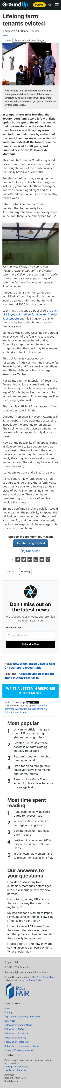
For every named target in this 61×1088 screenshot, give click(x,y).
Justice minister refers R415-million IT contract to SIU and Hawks (32, 844)
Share (8, 40)
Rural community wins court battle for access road (32, 813)
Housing (25, 571)
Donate (39, 5)
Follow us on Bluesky (15, 1037)
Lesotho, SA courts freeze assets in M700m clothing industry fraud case (31, 747)
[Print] (42, 561)
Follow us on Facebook (16, 1033)
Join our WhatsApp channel (19, 1050)
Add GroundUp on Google (30, 40)
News (5, 35)
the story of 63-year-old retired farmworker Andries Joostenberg (30, 314)
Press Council (43, 977)
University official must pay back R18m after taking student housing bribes (31, 733)
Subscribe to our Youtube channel (22, 1046)
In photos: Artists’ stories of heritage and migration (31, 823)
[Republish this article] (48, 561)
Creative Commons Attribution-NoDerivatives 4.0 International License (26, 708)
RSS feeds (9, 1020)
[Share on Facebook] (18, 561)
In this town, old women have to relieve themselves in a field (34, 855)
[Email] (36, 561)
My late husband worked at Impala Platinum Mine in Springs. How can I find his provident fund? (30, 916)
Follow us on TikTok (14, 1029)
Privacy (8, 1012)
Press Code (35, 980)
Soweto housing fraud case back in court (31, 832)
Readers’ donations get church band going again (34, 758)
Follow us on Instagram (16, 1041)
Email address (13, 627)
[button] (57, 4)
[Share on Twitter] (24, 561)
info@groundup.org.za (16, 1066)
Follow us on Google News (18, 1025)
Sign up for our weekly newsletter (22, 1016)
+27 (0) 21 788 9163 (15, 1069)
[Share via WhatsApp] (30, 561)
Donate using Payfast (30, 543)
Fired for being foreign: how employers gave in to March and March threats (32, 769)
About (7, 1008)
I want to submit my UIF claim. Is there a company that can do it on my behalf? (29, 903)
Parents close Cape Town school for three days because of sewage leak (33, 783)
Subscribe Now (30, 644)
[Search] (49, 4)
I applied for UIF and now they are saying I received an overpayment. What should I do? (29, 947)
